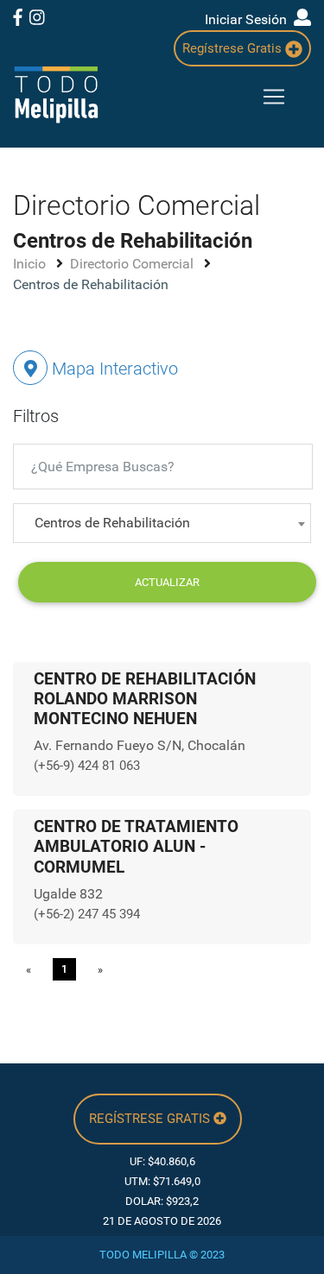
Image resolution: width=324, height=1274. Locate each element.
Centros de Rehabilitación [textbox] (112, 522)
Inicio (31, 263)
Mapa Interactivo (113, 368)
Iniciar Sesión (249, 19)
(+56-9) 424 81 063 (87, 765)
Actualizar (167, 582)
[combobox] (162, 523)
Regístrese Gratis (233, 48)
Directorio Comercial (133, 263)
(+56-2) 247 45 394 (87, 914)
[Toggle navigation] (274, 96)
